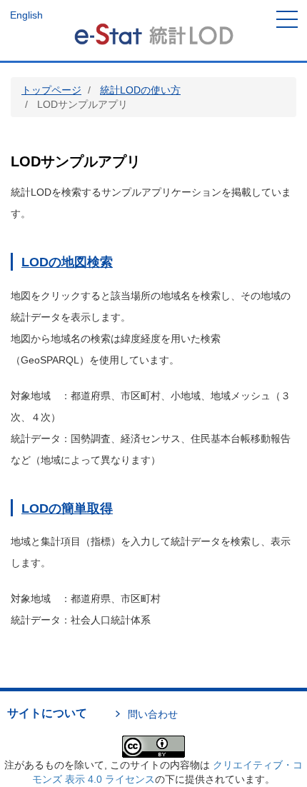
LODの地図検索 (67, 262)
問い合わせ (153, 714)
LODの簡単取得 (67, 508)
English (26, 15)
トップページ (51, 90)
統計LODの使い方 (140, 90)
